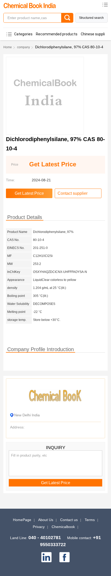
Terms (90, 520)
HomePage (22, 520)
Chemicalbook (63, 527)
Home (7, 47)
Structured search (91, 18)
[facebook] (64, 557)
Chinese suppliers (95, 34)
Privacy (39, 527)
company (23, 47)
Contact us (69, 520)
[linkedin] (46, 557)
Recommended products (56, 34)
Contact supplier (73, 193)
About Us (45, 520)
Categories (23, 34)
